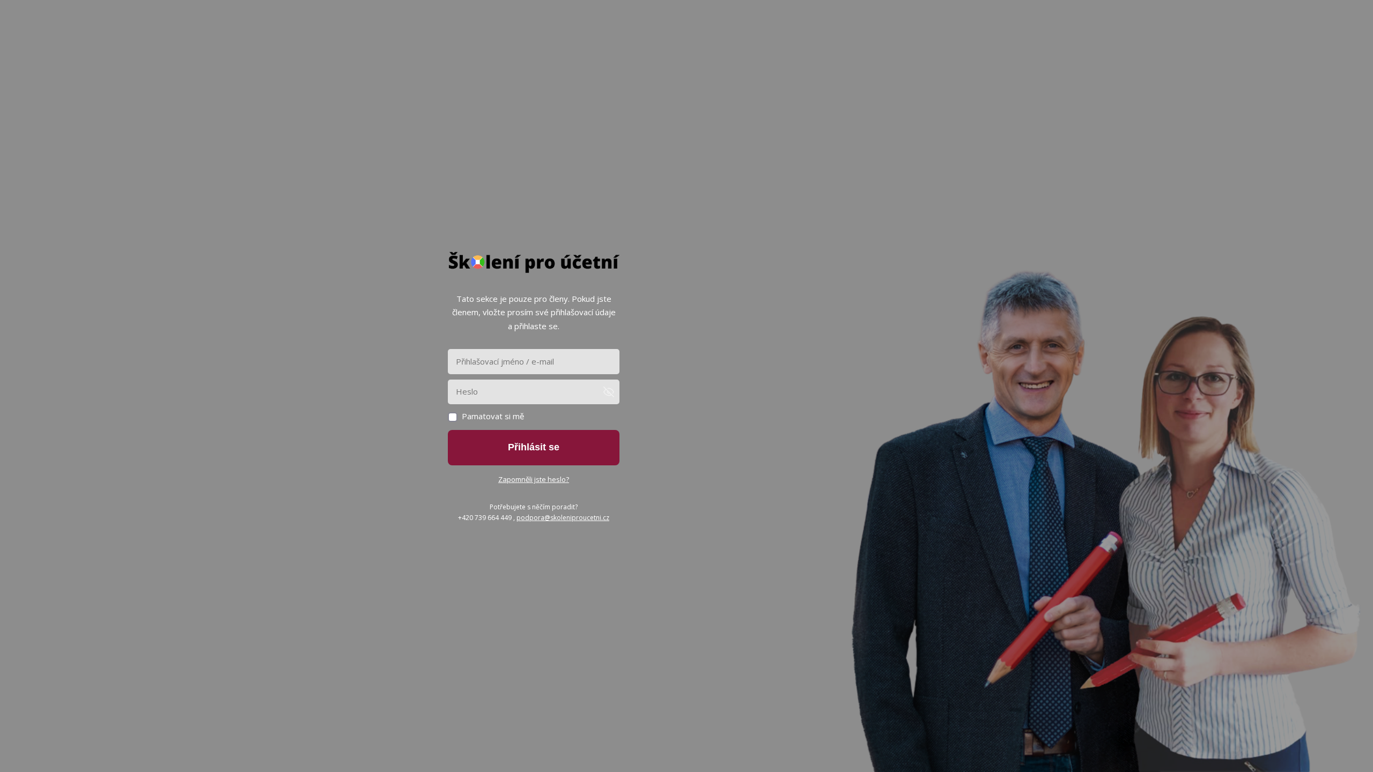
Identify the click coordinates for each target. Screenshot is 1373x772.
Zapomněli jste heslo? (533, 479)
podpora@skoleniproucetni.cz (562, 517)
